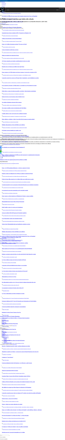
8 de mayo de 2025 (3, 23)
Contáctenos (4, 319)
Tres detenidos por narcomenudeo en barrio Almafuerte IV (13, 147)
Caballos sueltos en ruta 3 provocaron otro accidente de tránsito (14, 113)
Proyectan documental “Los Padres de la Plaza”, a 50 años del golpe (15, 415)
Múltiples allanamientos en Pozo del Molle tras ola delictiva (13, 124)
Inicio (2, 9)
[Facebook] (32, 147)
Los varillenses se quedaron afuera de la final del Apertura (13, 340)
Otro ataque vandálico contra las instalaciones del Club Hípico (14, 107)
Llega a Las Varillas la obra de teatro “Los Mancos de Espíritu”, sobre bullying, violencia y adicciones (22, 409)
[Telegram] (32, 153)
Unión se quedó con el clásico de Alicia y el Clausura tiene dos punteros (15, 317)
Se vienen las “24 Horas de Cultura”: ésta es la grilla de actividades (15, 426)
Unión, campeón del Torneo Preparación (10, 323)
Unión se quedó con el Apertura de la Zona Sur (11, 334)
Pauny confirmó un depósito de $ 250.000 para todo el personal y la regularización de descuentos (21, 154)
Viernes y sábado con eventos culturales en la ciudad (12, 404)
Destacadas (5, 337)
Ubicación (3, 6)
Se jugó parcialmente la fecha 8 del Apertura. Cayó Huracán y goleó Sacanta (17, 362)
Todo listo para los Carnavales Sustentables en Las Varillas (13, 432)
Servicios (3, 335)
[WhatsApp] (32, 151)
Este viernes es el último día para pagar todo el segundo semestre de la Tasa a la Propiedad (19, 16)
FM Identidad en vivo (5, 320)
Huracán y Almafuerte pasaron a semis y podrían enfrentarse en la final (16, 346)
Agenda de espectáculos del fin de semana (10, 370)
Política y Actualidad (5, 150)
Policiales (5, 339)
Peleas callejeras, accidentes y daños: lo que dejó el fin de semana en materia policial (18, 119)
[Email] (32, 150)
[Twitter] (32, 148)
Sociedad (5, 338)
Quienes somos (4, 323)
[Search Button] (9, 435)
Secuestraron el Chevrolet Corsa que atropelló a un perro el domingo (15, 136)
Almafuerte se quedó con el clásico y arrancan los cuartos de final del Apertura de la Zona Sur (20, 351)
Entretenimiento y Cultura (5, 365)
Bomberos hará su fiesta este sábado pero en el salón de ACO (14, 421)
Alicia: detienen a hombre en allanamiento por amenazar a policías (15, 242)
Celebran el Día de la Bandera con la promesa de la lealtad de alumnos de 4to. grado (18, 381)
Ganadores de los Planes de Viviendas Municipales (12, 27)
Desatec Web (15, 325)
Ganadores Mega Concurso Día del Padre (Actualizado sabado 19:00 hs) (16, 376)
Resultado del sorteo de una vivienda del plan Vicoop (10, 240)
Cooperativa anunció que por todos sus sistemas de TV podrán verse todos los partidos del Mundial (21, 393)
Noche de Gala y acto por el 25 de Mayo (10, 398)
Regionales (5, 341)
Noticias (3, 336)
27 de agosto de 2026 (3, 242)
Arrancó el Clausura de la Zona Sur (9, 329)
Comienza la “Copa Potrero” (7, 357)
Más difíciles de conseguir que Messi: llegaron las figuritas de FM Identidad (16, 387)
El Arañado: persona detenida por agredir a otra (11, 130)
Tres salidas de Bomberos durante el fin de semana (12, 102)
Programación (4, 4)
